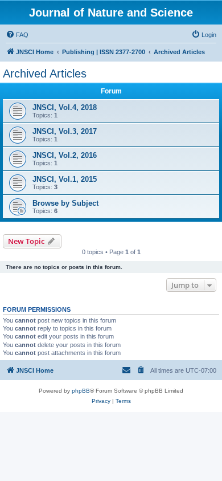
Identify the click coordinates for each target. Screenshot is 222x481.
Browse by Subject (65, 203)
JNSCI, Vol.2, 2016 (64, 155)
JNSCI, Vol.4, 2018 (64, 107)
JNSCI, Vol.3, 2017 (64, 131)
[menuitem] (17, 35)
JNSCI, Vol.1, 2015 (64, 179)
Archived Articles (45, 73)
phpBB (81, 391)
